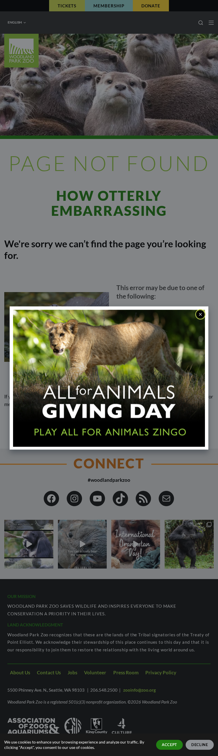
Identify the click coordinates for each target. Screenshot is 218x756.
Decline (199, 744)
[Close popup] (200, 314)
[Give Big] (109, 378)
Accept (169, 744)
